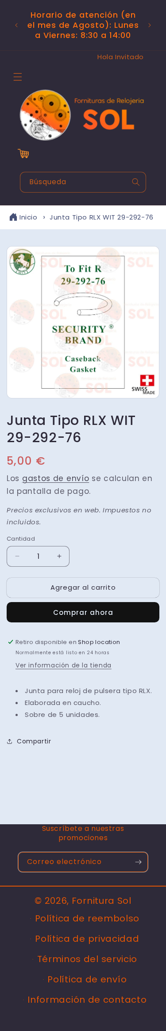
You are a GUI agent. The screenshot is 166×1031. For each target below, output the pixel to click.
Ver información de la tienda (63, 665)
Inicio (28, 217)
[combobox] (83, 182)
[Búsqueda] (136, 182)
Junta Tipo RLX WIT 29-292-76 (102, 217)
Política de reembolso (87, 918)
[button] (17, 77)
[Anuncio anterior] (16, 25)
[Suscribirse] (138, 862)
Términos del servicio (87, 959)
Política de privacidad (87, 938)
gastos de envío (55, 478)
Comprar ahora (83, 612)
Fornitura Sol (101, 901)
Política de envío (87, 979)
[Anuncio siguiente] (149, 25)
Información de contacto (87, 999)
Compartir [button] (34, 741)
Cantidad (21, 538)
